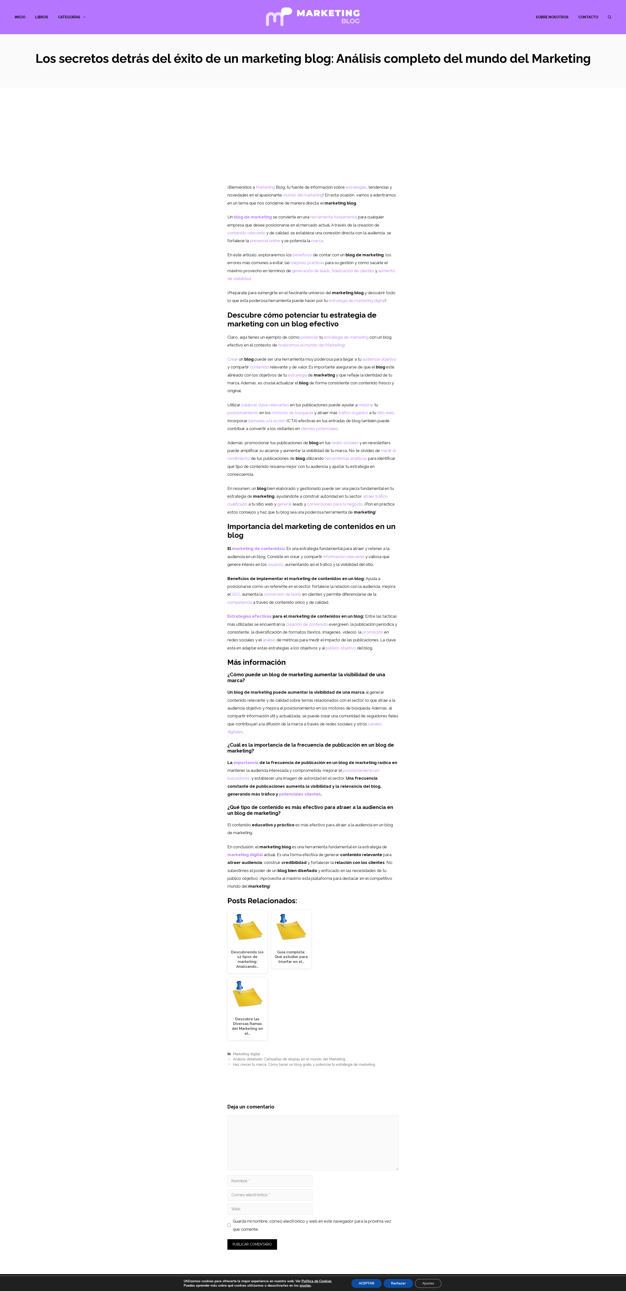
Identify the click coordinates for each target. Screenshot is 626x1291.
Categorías (69, 17)
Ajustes (428, 1283)
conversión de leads (282, 594)
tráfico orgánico (353, 412)
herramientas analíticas (346, 458)
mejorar (365, 404)
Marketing (265, 187)
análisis (269, 639)
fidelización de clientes (353, 270)
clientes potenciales (319, 428)
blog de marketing (253, 217)
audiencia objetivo (379, 359)
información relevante (343, 556)
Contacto (588, 17)
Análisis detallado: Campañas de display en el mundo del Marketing (289, 1059)
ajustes (305, 1285)
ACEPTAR (366, 1283)
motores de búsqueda (292, 412)
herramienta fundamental (333, 217)
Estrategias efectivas (249, 616)
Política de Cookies (317, 1281)
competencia (239, 602)
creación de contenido (307, 624)
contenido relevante (246, 232)
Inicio (20, 17)
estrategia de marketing (346, 337)
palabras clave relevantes (265, 404)
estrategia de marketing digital (357, 300)
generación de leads (311, 270)
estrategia (297, 375)
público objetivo (341, 648)
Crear (232, 359)
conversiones (319, 504)
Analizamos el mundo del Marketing (311, 345)
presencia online (265, 240)
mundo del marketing (303, 195)
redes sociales (345, 442)
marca (317, 240)
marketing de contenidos (258, 548)
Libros (41, 17)
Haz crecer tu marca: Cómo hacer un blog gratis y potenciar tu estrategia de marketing (304, 1064)
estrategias (356, 187)
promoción (372, 632)
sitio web (385, 412)
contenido (259, 367)
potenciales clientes (300, 794)
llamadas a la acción (267, 420)
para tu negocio (348, 504)
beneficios (302, 254)
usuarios (275, 564)
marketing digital (245, 854)
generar (284, 504)
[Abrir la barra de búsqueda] (609, 17)
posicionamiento (242, 412)
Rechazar (398, 1283)
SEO (236, 594)
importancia (246, 762)
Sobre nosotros (552, 17)
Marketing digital (246, 1054)
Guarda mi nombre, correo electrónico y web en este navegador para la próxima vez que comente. (312, 1225)
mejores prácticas (307, 262)
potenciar (309, 337)
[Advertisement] (313, 146)
